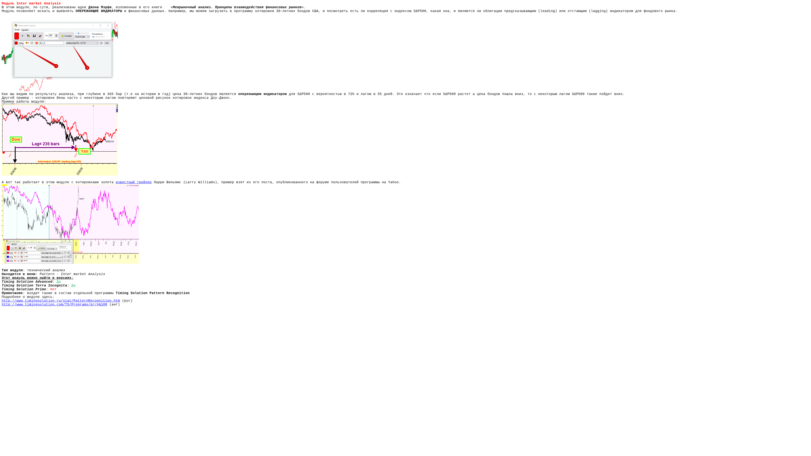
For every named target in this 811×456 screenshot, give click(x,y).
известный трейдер (134, 182)
